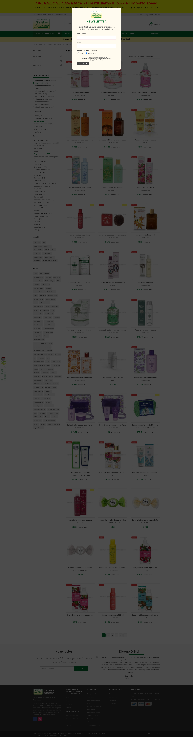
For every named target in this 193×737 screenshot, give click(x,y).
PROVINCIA (81, 34)
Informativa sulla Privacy (87, 50)
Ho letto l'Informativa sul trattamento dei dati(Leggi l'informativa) (96, 59)
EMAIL (79, 42)
